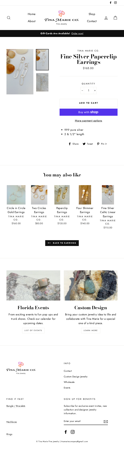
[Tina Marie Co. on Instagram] (73, 432)
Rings (9, 434)
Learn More (91, 330)
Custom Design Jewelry (76, 376)
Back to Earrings (64, 242)
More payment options (88, 121)
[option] (62, 33)
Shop (92, 14)
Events (67, 387)
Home (32, 14)
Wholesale (69, 382)
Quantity (88, 83)
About (31, 21)
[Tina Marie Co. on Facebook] (66, 432)
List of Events (33, 330)
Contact (92, 21)
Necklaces (11, 422)
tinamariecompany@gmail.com (74, 441)
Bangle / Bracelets (15, 406)
